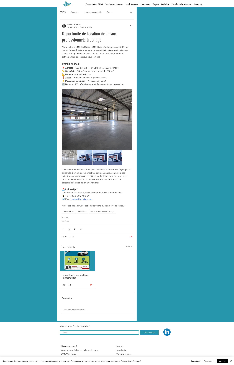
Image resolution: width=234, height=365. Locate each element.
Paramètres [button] (195, 361)
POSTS (63, 12)
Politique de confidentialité (131, 361)
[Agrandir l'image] (97, 119)
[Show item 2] (84, 157)
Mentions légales (123, 353)
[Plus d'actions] (130, 26)
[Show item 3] (100, 157)
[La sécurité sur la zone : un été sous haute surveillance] (77, 261)
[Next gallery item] (129, 119)
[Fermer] (231, 361)
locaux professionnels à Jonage (102, 212)
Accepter (222, 361)
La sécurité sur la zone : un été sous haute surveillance (75, 276)
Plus (108, 12)
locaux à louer (69, 212)
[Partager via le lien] (81, 229)
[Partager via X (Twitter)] (69, 229)
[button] (131, 12)
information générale (93, 12)
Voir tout (129, 247)
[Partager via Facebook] (63, 229)
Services (65, 218)
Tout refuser (209, 361)
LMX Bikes (82, 212)
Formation (74, 12)
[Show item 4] (115, 157)
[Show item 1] (69, 157)
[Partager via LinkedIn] (75, 229)
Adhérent (65, 221)
